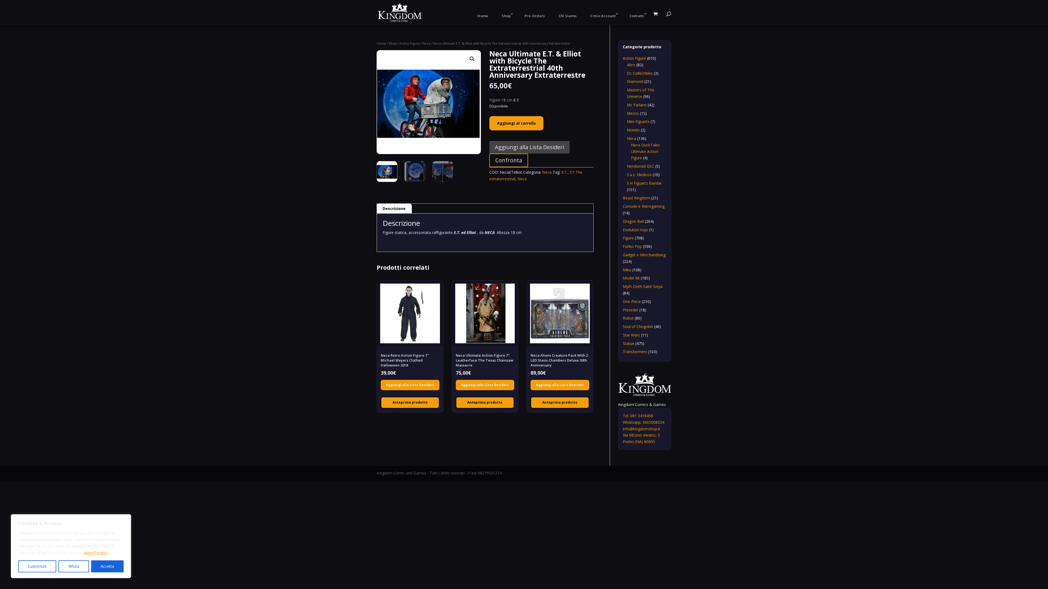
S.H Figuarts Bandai (644, 183)
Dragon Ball (633, 221)
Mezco (633, 113)
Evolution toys (635, 229)
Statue (628, 343)
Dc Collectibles (640, 73)
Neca (426, 43)
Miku (627, 269)
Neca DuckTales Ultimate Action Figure (645, 151)
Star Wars (631, 335)
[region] (71, 546)
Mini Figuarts (638, 121)
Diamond (635, 81)
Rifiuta (73, 566)
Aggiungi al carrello (516, 123)
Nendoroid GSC (640, 166)
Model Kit (631, 278)
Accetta (107, 566)
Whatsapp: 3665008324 (643, 422)
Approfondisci (96, 552)
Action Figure (410, 43)
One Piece (632, 301)
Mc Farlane (637, 104)
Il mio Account (603, 15)
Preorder (630, 309)
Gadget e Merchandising (644, 254)
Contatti (637, 15)
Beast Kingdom (636, 197)
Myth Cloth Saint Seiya (642, 286)
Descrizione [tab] (394, 208)
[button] (472, 59)
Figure (628, 238)
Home (482, 15)
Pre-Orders (535, 15)
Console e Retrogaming (644, 206)
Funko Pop (632, 246)
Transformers (635, 351)
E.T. (564, 172)
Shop (506, 15)
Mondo (633, 130)
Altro (631, 64)
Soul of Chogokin (638, 326)
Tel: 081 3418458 (638, 415)
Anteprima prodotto (410, 402)
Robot (628, 318)
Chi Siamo (568, 15)
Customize (37, 566)
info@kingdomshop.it (641, 428)
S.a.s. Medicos (639, 174)
